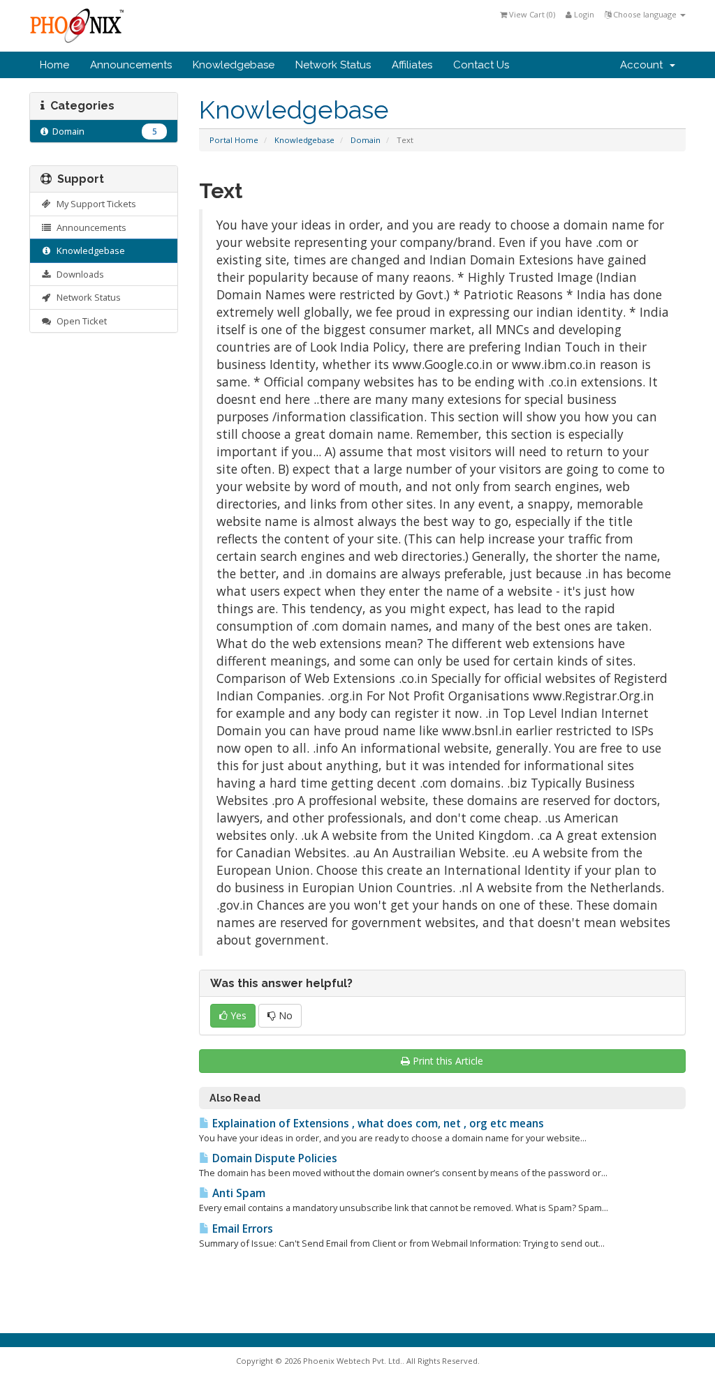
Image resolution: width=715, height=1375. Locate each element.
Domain (366, 140)
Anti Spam (237, 1193)
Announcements (131, 65)
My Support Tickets (94, 203)
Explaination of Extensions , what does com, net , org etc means (376, 1123)
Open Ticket (79, 321)
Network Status (333, 65)
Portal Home (233, 140)
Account (644, 65)
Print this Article (448, 1060)
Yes (237, 1015)
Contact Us (481, 65)
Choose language (645, 14)
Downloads (78, 274)
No (284, 1015)
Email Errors (241, 1229)
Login (583, 14)
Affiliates (412, 65)
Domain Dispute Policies (273, 1158)
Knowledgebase (233, 65)
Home (54, 65)
